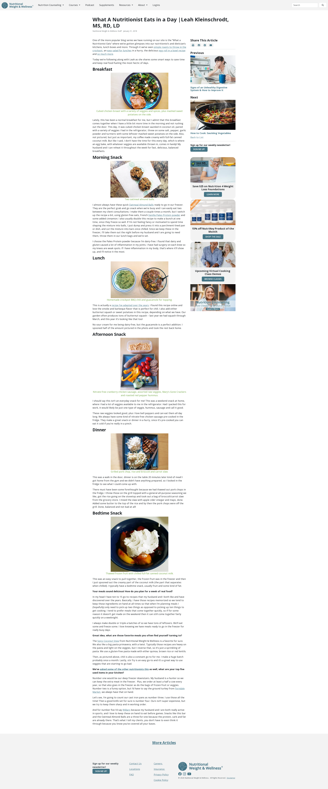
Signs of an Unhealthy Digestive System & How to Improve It (208, 89)
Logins (156, 5)
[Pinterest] (204, 45)
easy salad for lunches (119, 50)
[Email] (210, 45)
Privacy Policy (161, 774)
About (142, 5)
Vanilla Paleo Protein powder (164, 215)
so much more (105, 53)
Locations (134, 769)
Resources (125, 5)
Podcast (89, 5)
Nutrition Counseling (50, 5)
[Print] (193, 45)
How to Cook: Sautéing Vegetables (210, 133)
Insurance (159, 769)
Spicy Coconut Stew (108, 640)
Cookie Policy (161, 780)
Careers (158, 763)
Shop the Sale (213, 236)
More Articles (164, 742)
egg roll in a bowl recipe (172, 50)
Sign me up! (199, 149)
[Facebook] (199, 45)
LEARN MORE (213, 194)
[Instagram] (184, 774)
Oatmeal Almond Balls (141, 204)
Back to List (196, 137)
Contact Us (135, 763)
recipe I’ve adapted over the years (130, 305)
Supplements (106, 5)
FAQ (131, 774)
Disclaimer (231, 778)
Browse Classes (213, 279)
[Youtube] (189, 774)
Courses (73, 5)
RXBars (126, 709)
